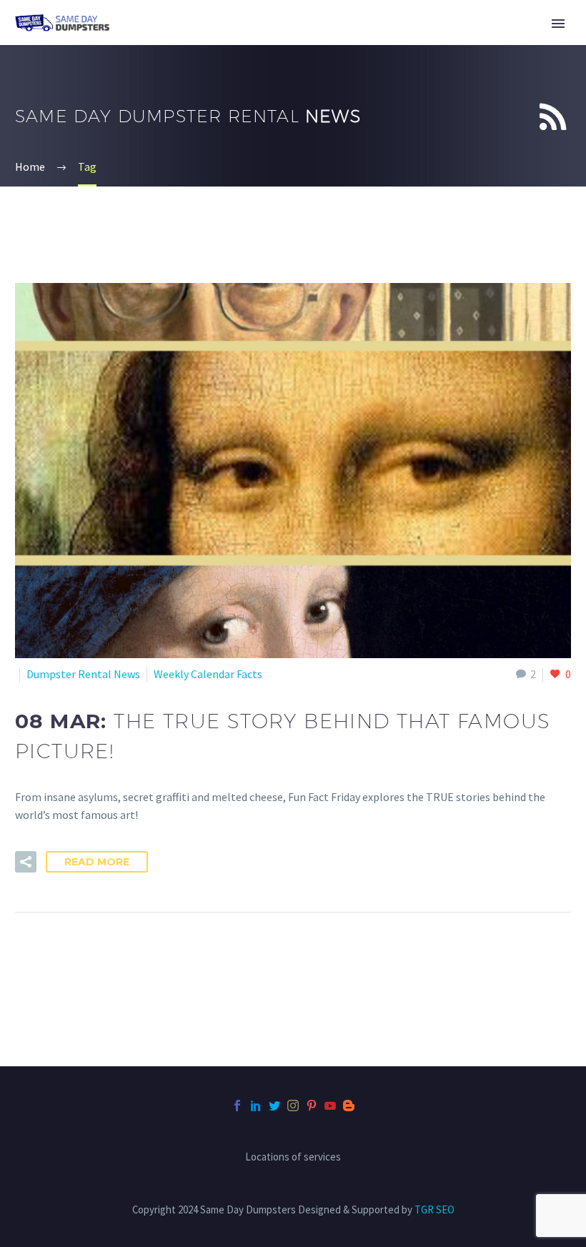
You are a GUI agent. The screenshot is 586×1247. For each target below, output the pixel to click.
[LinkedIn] (256, 1105)
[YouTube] (330, 1105)
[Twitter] (274, 1105)
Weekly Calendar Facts (208, 674)
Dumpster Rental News (83, 674)
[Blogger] (348, 1105)
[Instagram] (293, 1105)
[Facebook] (237, 1105)
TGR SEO (434, 1209)
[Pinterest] (311, 1105)
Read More (96, 861)
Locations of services (293, 1157)
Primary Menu (558, 23)
